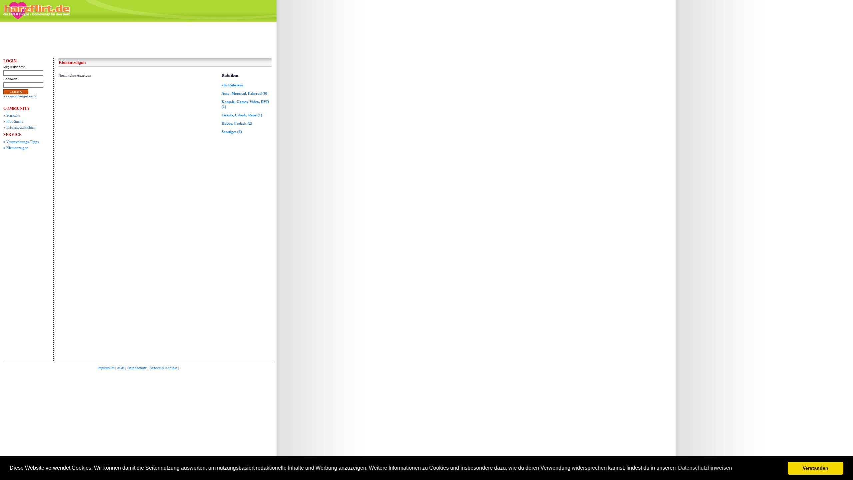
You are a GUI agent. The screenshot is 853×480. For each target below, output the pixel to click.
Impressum (106, 368)
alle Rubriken (232, 85)
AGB (120, 368)
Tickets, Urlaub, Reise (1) (242, 115)
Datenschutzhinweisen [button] (705, 468)
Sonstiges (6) (232, 132)
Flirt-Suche (13, 121)
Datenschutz (137, 368)
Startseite (11, 115)
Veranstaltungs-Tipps (21, 142)
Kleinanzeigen (15, 148)
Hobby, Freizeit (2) (237, 123)
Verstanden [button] (815, 468)
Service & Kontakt (163, 368)
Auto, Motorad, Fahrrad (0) (244, 93)
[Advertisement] (330, 125)
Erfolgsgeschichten (19, 127)
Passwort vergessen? (19, 96)
